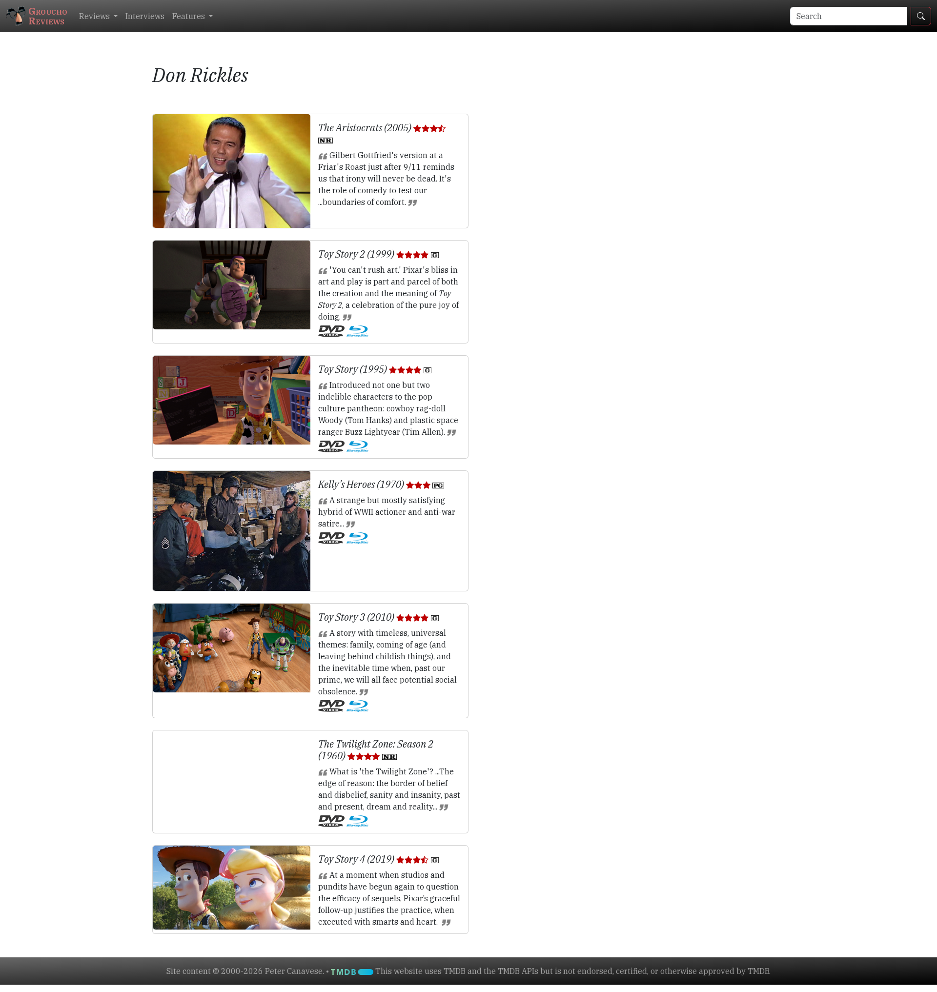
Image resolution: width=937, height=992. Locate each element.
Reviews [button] (95, 16)
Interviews (144, 16)
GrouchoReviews (47, 15)
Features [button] (189, 16)
